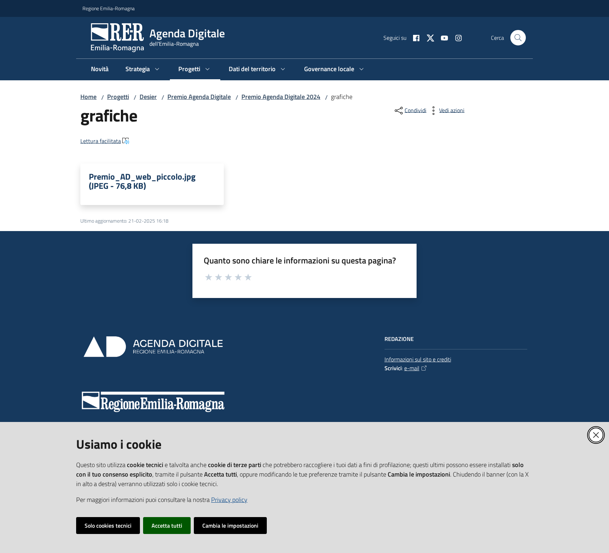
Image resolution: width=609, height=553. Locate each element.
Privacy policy (229, 499)
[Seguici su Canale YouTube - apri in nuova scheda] (442, 37)
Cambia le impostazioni (230, 525)
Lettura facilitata (100, 141)
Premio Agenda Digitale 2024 (280, 96)
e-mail (411, 368)
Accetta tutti (167, 525)
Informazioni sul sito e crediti (418, 359)
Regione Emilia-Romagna (108, 8)
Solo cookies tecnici (108, 525)
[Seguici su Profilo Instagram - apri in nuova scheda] (456, 37)
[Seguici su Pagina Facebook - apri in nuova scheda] (413, 37)
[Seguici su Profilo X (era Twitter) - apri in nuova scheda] (427, 37)
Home (88, 96)
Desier (148, 96)
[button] (518, 37)
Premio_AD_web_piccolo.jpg (142, 181)
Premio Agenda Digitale (199, 96)
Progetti (118, 96)
